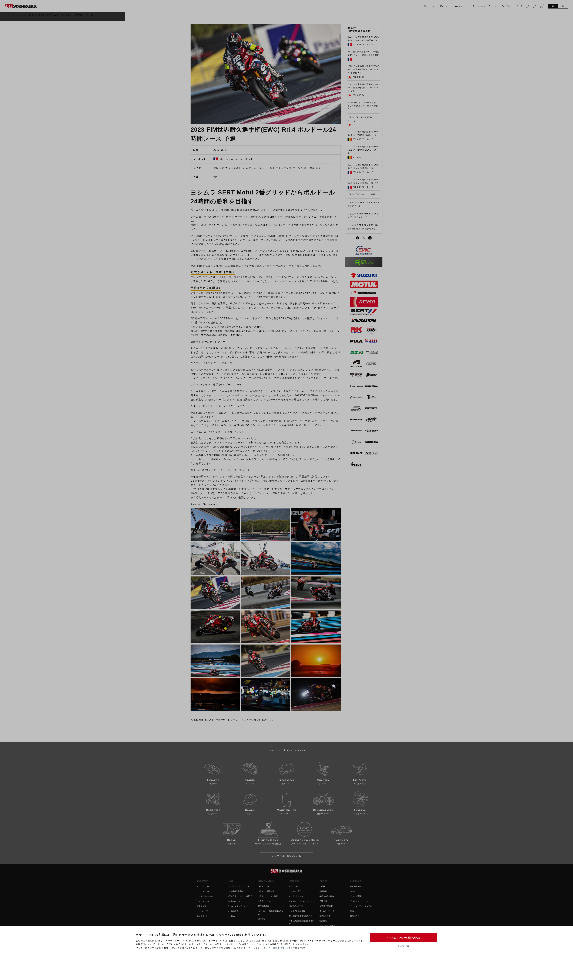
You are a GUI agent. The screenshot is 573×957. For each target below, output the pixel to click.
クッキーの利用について (276, 948)
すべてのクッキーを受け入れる (403, 937)
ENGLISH (403, 946)
